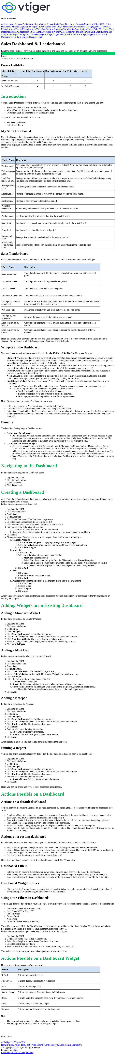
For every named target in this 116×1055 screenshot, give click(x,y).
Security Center (43, 1045)
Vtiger (15, 1050)
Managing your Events (11, 29)
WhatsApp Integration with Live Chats (83, 32)
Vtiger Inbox (59, 34)
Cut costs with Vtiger (52, 26)
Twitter (13, 1052)
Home (4, 1045)
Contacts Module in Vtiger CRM (90, 24)
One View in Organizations (74, 29)
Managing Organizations (74, 26)
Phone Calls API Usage (98, 29)
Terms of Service (28, 1045)
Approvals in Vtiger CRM (31, 26)
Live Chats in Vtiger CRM (53, 32)
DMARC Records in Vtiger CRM (25, 32)
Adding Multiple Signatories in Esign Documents (53, 24)
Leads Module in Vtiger (76, 34)
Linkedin (21, 1052)
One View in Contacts (52, 29)
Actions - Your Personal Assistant (16, 24)
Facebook (5, 1052)
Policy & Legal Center (61, 1045)
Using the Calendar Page (31, 37)
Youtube (29, 1052)
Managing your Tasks (31, 29)
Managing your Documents (97, 26)
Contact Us (77, 1045)
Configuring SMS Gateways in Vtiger (36, 34)
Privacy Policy (13, 1045)
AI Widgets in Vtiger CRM (13, 1042)
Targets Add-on (94, 34)
